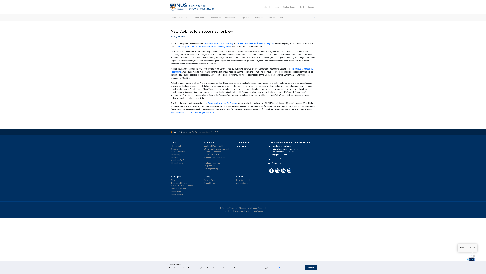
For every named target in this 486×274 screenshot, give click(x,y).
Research (241, 146)
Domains (175, 157)
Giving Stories (209, 183)
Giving (206, 176)
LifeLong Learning (211, 169)
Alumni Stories (242, 183)
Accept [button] (311, 268)
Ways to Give (209, 180)
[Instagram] (277, 170)
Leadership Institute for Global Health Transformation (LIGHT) (204, 46)
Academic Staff (177, 160)
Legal (227, 211)
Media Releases (177, 194)
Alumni (239, 176)
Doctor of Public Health (213, 154)
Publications (176, 191)
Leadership (175, 154)
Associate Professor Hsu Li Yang (218, 43)
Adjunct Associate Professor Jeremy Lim (256, 43)
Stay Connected (243, 180)
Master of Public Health (213, 146)
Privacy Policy (284, 268)
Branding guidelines (241, 211)
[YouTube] (289, 170)
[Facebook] (271, 170)
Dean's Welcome (178, 152)
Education (208, 142)
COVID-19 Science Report (182, 186)
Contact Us (276, 163)
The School (176, 146)
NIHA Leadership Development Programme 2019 (192, 112)
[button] (188, 18)
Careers (174, 149)
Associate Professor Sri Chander (222, 103)
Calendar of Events (179, 183)
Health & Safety (177, 163)
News (173, 180)
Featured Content (178, 188)
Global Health (243, 142)
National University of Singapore (235, 208)
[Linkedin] (283, 170)
